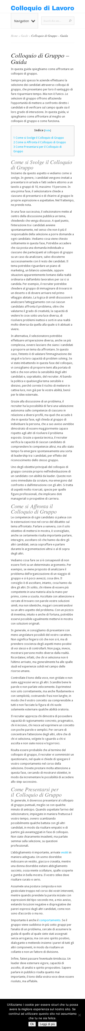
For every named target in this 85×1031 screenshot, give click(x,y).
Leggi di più (47, 1024)
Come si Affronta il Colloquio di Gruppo (39, 142)
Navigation (21, 21)
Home (14, 36)
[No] (79, 1015)
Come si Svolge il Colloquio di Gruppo (38, 137)
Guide (24, 36)
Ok (32, 1024)
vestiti (64, 852)
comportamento (50, 920)
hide (47, 130)
